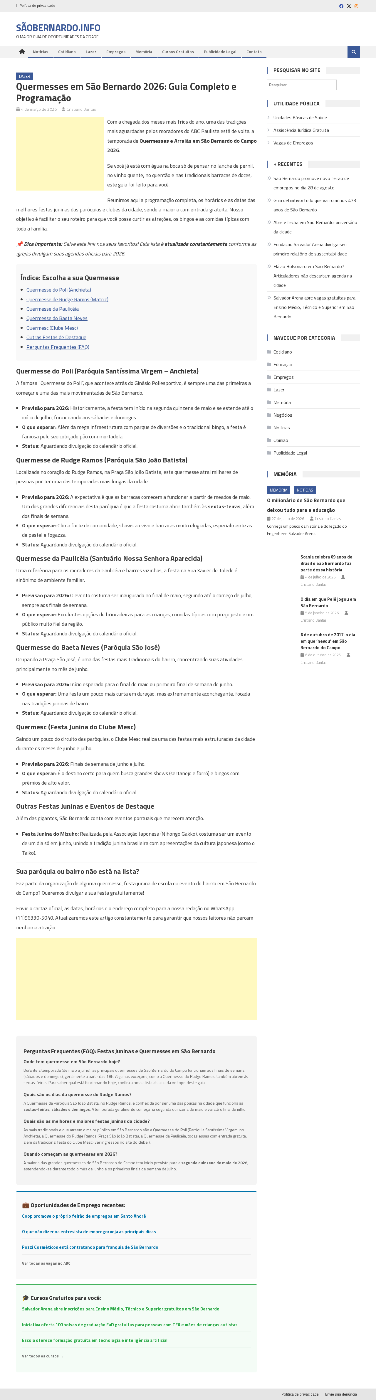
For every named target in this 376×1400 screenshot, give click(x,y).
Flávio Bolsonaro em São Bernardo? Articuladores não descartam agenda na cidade (312, 276)
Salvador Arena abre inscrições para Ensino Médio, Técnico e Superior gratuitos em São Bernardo (120, 1308)
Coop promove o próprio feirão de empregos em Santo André (84, 1216)
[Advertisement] (60, 154)
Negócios (282, 414)
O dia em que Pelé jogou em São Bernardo (328, 602)
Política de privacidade (37, 5)
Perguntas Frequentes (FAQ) (57, 347)
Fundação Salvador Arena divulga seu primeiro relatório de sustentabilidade (310, 249)
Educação (282, 364)
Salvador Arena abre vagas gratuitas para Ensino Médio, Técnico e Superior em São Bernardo (314, 307)
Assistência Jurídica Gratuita (301, 130)
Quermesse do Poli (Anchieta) (58, 290)
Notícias (40, 51)
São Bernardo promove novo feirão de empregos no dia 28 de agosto (311, 183)
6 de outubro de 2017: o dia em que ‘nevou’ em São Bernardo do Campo (328, 641)
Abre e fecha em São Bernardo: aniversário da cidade (315, 227)
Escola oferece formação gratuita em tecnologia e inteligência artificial (94, 1340)
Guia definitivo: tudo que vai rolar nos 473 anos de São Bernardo (314, 205)
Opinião (280, 440)
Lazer (91, 51)
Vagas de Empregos (293, 142)
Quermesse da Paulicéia (52, 309)
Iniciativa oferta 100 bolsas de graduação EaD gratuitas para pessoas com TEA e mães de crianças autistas (130, 1324)
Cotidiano (67, 51)
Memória (143, 51)
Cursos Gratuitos (178, 51)
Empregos (115, 51)
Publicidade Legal (220, 51)
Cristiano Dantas (81, 109)
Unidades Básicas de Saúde (300, 117)
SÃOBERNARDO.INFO (58, 28)
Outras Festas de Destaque (56, 337)
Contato (254, 51)
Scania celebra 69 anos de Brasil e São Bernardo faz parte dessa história (326, 563)
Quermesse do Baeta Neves (57, 318)
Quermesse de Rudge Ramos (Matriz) (67, 299)
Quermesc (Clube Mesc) (52, 328)
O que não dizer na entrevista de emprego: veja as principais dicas (89, 1231)
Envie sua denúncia (341, 1394)
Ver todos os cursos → (42, 1356)
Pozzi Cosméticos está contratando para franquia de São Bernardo (90, 1247)
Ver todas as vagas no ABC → (48, 1263)
